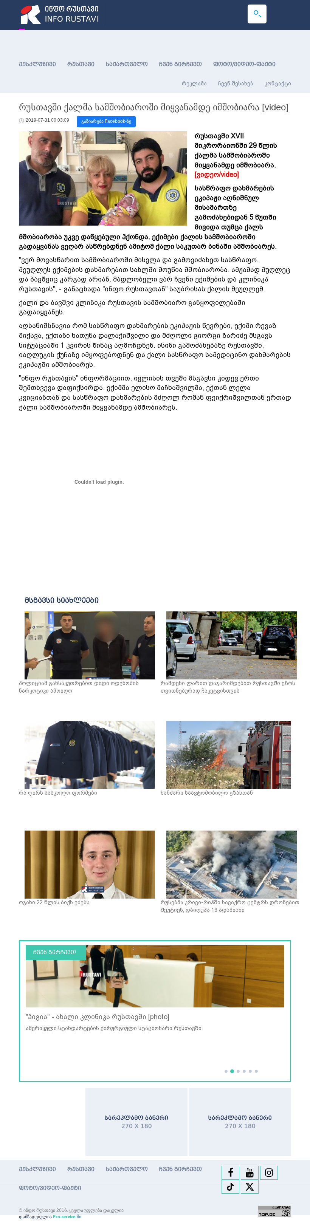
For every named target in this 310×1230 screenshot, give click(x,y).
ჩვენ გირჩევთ (180, 64)
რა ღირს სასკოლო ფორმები (58, 793)
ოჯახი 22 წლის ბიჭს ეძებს (54, 902)
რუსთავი (81, 64)
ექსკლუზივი (37, 64)
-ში (67, 1216)
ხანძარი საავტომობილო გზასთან (207, 793)
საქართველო (127, 64)
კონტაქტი (278, 83)
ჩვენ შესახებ (235, 83)
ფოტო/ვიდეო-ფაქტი (244, 64)
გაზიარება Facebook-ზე (106, 121)
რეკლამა (194, 83)
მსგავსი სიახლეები (62, 600)
